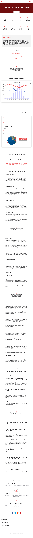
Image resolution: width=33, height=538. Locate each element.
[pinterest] (20, 513)
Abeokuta (24, 164)
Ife (21, 164)
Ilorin (19, 163)
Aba (16, 164)
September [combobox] (5, 128)
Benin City (22, 163)
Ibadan (13, 163)
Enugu (13, 164)
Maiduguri (25, 163)
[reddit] (18, 513)
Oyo (14, 164)
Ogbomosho (19, 164)
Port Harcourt (9, 164)
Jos (10, 163)
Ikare (15, 163)
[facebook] (12, 513)
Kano (9, 163)
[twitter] (15, 513)
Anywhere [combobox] (5, 119)
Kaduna (7, 163)
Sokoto (17, 163)
